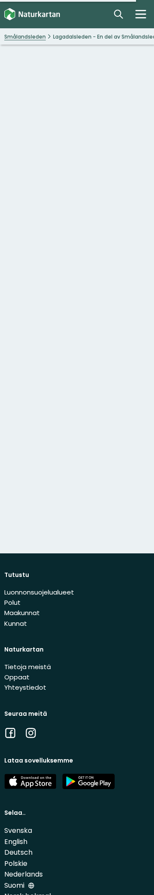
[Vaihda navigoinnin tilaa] (141, 14)
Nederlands (23, 874)
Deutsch (18, 852)
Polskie (15, 863)
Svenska (18, 830)
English (15, 842)
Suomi (15, 885)
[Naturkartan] (32, 14)
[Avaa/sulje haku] (118, 14)
